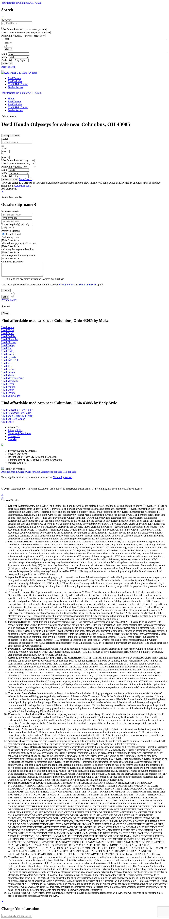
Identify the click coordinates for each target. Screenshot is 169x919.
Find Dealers (14, 78)
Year (3, 148)
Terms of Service (87, 284)
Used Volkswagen (10, 395)
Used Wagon (18, 418)
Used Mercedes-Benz (12, 378)
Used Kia (6, 366)
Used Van (6, 418)
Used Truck (26, 415)
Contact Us (14, 436)
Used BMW (7, 330)
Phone (15, 224)
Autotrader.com (22, 185)
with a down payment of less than (18, 243)
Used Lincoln (8, 372)
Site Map (12, 439)
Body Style (7, 60)
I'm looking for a (10, 237)
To (5, 45)
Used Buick (7, 333)
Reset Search (8, 66)
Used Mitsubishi (9, 381)
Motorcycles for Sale (51, 471)
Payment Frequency (11, 35)
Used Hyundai (9, 357)
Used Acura (7, 327)
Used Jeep (6, 363)
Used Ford (6, 348)
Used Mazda (8, 375)
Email (18, 234)
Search (4, 138)
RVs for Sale (69, 471)
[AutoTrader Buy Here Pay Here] (19, 72)
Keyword (6, 20)
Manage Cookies (17, 462)
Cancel (6, 290)
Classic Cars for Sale (29, 471)
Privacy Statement (17, 453)
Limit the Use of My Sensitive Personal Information (35, 459)
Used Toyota (8, 392)
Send (5, 297)
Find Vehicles (15, 81)
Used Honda (8, 354)
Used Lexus (7, 369)
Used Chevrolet (9, 339)
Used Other (7, 421)
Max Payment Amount (13, 32)
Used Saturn (7, 389)
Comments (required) (12, 261)
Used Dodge (8, 345)
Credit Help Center (18, 84)
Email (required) (9, 217)
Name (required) (9, 211)
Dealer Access (15, 87)
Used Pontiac (8, 386)
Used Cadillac (8, 336)
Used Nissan (8, 384)
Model (4, 57)
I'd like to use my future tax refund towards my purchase (34, 279)
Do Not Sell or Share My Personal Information (32, 456)
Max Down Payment (12, 29)
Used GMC (7, 351)
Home (11, 98)
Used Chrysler (8, 342)
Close (5, 313)
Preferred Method (10, 230)
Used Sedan (25, 412)
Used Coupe (26, 409)
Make (4, 53)
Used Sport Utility (10, 415)
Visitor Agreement (62, 477)
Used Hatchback (10, 412)
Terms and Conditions (19, 433)
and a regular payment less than (17, 249)
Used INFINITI (9, 360)
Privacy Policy (66, 284)
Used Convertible (10, 409)
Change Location (11, 135)
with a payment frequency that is (18, 255)
